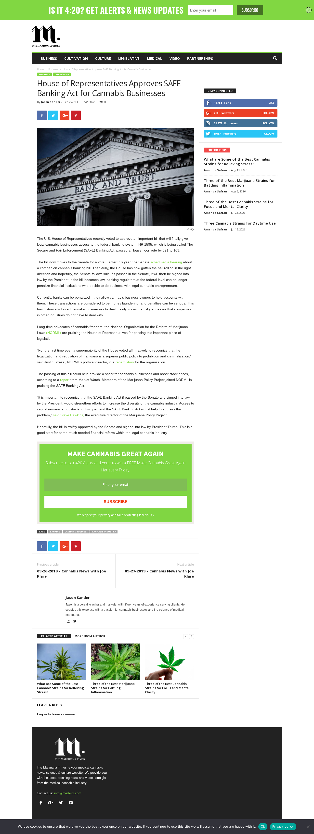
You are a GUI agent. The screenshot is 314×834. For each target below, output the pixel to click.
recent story (125, 362)
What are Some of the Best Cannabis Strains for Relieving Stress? (60, 688)
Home (40, 69)
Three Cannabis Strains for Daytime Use (240, 223)
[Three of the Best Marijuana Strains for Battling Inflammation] (115, 662)
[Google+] (52, 803)
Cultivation (76, 58)
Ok (263, 826)
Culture (103, 58)
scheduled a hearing (166, 262)
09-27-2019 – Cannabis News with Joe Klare (159, 574)
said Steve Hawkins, (68, 415)
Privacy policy (283, 826)
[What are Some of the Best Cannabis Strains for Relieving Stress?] (61, 662)
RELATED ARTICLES (54, 636)
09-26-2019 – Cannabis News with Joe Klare (71, 574)
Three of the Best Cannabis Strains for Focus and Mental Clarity (167, 688)
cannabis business (76, 531)
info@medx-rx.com (67, 793)
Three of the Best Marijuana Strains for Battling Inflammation (113, 688)
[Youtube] (71, 803)
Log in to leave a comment (57, 714)
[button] (275, 58)
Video (175, 58)
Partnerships (200, 58)
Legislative (129, 58)
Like (271, 102)
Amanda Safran (215, 170)
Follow (268, 113)
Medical (154, 58)
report (64, 380)
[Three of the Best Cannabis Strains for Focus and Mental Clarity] (169, 662)
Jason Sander (50, 102)
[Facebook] (42, 803)
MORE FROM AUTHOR (90, 636)
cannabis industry (104, 531)
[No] (307, 826)
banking (55, 531)
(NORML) (53, 333)
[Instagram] (68, 621)
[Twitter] (75, 621)
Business (49, 58)
